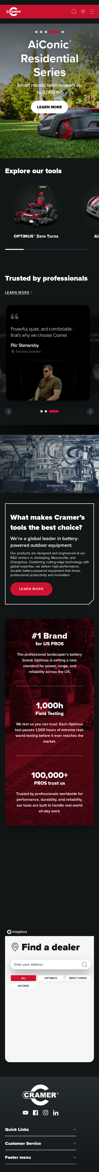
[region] (49, 888)
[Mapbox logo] (17, 932)
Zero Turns (78, 978)
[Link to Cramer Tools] (14, 11)
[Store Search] (84, 964)
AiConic (23, 986)
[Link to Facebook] (35, 1112)
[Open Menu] (92, 11)
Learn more (49, 114)
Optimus (50, 978)
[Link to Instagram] (45, 1112)
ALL (23, 978)
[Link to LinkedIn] (55, 1112)
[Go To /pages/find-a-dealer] (83, 11)
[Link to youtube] (25, 1112)
